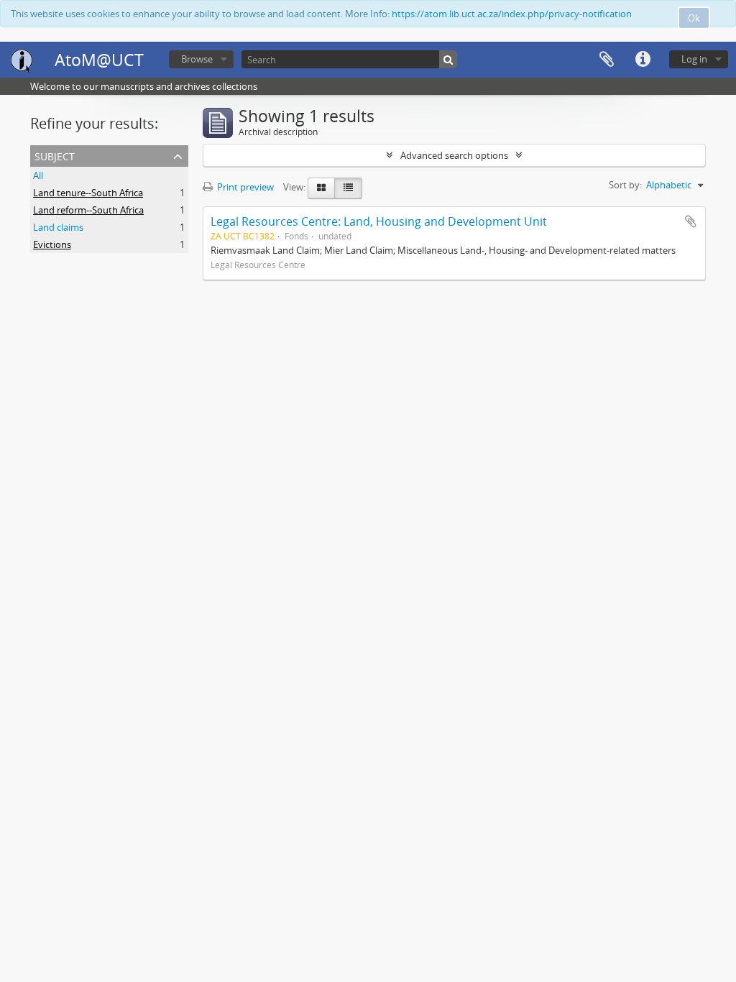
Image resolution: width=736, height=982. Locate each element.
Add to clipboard (691, 221)
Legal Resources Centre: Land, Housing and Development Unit (379, 221)
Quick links (643, 60)
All (38, 175)
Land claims (58, 227)
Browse (197, 58)
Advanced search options (454, 155)
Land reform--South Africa (88, 209)
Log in (694, 58)
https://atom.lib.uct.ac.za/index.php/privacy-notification (512, 13)
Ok (694, 18)
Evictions (52, 244)
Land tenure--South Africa (88, 192)
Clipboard (607, 60)
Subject (54, 155)
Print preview (244, 186)
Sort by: (625, 184)
